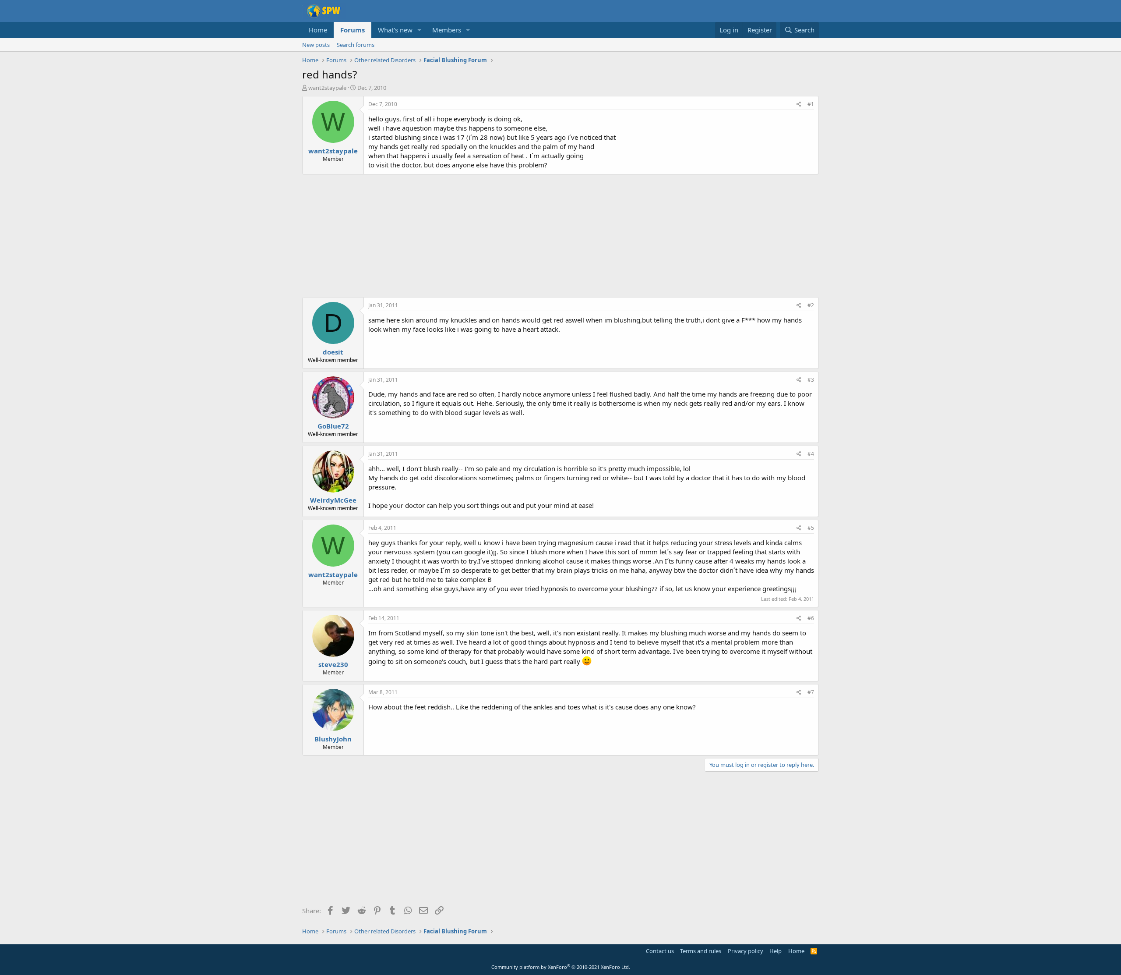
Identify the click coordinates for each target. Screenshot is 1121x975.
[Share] (798, 104)
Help (775, 951)
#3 (810, 379)
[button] (419, 30)
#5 (810, 528)
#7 (810, 692)
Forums (352, 29)
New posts (316, 45)
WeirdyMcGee (333, 500)
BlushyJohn (333, 738)
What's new (395, 29)
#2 (810, 305)
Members (446, 29)
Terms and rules (700, 951)
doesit (333, 351)
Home (318, 29)
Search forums (355, 45)
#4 (810, 453)
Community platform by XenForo (560, 967)
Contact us (660, 951)
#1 (810, 104)
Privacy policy (745, 951)
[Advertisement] (560, 235)
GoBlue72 (333, 426)
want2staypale (327, 88)
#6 (810, 618)
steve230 (333, 664)
